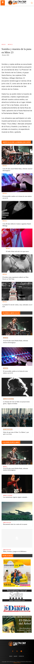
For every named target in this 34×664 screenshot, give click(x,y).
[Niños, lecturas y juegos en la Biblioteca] (17, 538)
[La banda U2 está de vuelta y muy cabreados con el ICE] (17, 291)
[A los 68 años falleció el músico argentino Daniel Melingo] (17, 210)
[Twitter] (17, 651)
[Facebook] (14, 58)
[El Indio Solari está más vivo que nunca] (17, 238)
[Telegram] (25, 58)
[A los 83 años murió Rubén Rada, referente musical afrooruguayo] (17, 155)
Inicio (4, 44)
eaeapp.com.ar (17, 662)
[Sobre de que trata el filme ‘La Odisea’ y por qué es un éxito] (17, 417)
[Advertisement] (17, 23)
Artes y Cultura (8, 398)
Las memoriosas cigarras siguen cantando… (15, 497)
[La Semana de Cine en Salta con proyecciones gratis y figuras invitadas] (17, 387)
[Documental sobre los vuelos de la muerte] (17, 511)
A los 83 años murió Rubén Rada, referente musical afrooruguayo (15, 469)
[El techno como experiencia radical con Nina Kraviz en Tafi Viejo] (17, 263)
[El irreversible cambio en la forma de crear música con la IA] (17, 182)
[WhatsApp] (21, 58)
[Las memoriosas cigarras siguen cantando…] (17, 484)
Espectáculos (7, 429)
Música (10, 44)
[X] (17, 58)
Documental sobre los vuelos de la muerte (15, 524)
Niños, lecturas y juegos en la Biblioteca (14, 551)
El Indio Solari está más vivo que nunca (17, 251)
